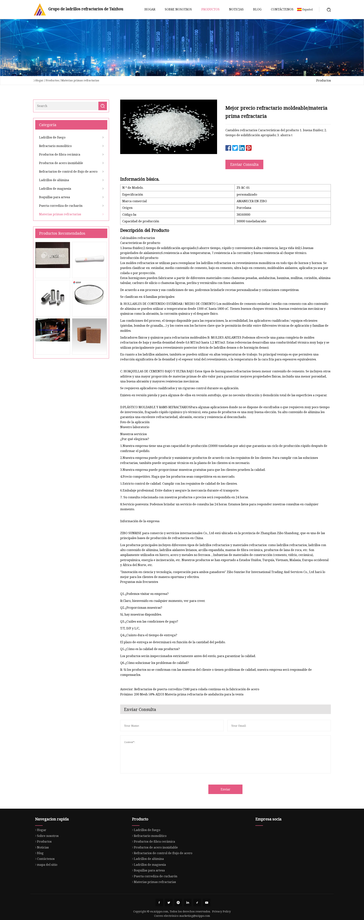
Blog (257, 9)
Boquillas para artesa (54, 197)
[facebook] (159, 902)
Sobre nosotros (178, 9)
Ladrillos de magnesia (55, 188)
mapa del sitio (47, 865)
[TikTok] (197, 902)
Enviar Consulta (244, 164)
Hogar (149, 9)
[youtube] (206, 902)
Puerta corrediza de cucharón (60, 206)
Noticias (236, 9)
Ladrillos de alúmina (54, 180)
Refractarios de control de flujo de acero (68, 171)
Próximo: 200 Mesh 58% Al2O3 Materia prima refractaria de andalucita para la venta (181, 694)
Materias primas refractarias (80, 80)
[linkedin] (187, 902)
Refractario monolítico (55, 146)
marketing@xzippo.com (194, 916)
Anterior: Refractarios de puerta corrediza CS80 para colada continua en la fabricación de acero (189, 689)
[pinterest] (178, 902)
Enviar (225, 789)
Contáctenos (282, 9)
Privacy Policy (221, 911)
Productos (210, 9)
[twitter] (169, 902)
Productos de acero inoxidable (61, 163)
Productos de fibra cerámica (59, 154)
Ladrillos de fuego (52, 137)
